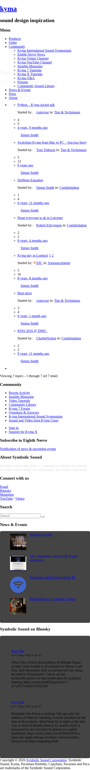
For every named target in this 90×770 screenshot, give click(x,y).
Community (17, 46)
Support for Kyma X (23, 432)
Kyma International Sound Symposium (44, 50)
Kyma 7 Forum (19, 408)
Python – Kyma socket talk (36, 105)
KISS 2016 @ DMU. (32, 331)
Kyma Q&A (26, 78)
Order (13, 42)
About (13, 98)
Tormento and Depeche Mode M (52, 577)
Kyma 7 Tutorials (29, 70)
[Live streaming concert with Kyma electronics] (18, 570)
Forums (22, 82)
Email (4, 487)
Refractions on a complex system (52, 599)
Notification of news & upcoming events (28, 449)
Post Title (17, 651)
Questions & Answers (24, 412)
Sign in (14, 428)
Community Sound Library (36, 86)
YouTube (6, 498)
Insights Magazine (30, 66)
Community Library (22, 404)
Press (12, 94)
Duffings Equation (30, 180)
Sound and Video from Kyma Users (33, 420)
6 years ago (25, 165)
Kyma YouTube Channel (34, 62)
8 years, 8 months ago (32, 278)
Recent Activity (19, 393)
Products (15, 39)
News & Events (20, 90)
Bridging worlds (41, 534)
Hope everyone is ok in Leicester (40, 218)
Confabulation (69, 187)
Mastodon (7, 494)
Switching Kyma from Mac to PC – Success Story (52, 142)
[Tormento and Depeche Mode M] (18, 591)
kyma (8, 8)
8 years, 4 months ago (32, 240)
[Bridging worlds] (18, 549)
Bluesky (5, 491)
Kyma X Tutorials (29, 74)
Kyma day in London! (32, 255)
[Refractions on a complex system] (18, 613)
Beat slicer (24, 293)
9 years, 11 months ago (33, 353)
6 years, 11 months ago (33, 203)
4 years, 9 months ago (32, 127)
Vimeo (19, 498)
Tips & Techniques (67, 112)
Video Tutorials (19, 401)
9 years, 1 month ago (31, 316)
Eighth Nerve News (31, 54)
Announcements (59, 263)
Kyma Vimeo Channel (32, 58)
